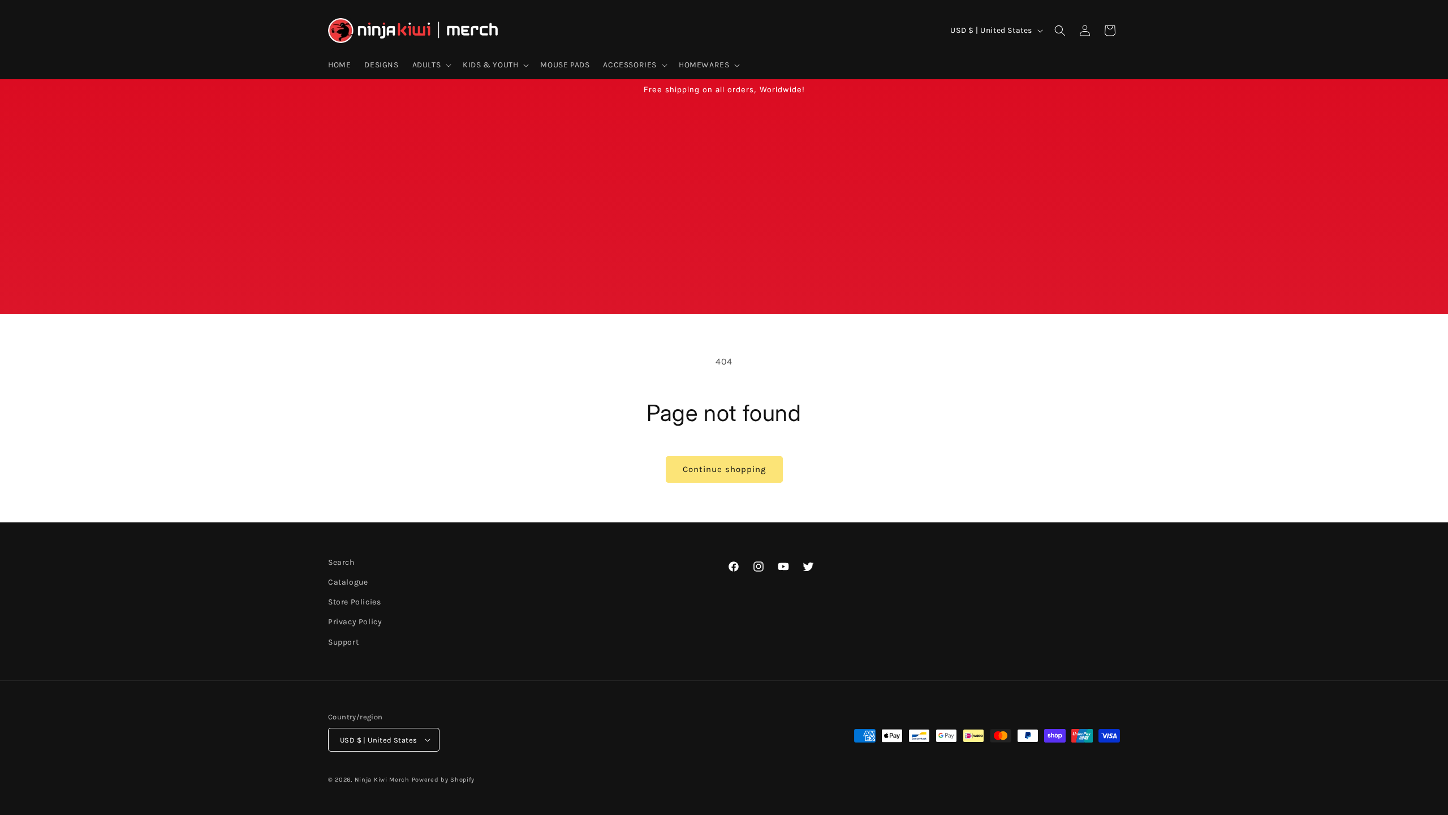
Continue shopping (724, 469)
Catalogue (348, 582)
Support (343, 642)
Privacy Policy (355, 622)
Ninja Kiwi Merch (382, 779)
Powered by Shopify (443, 779)
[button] (431, 65)
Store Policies (354, 602)
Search (341, 562)
